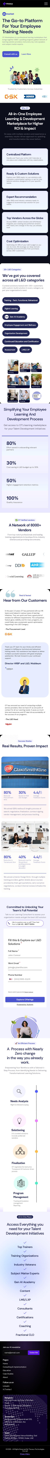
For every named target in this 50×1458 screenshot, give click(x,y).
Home (5, 1363)
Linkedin (6, 1386)
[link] (8, 4)
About (5, 1377)
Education (7, 1370)
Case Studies (8, 1374)
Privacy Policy (25, 1454)
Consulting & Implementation (14, 1367)
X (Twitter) (7, 1389)
